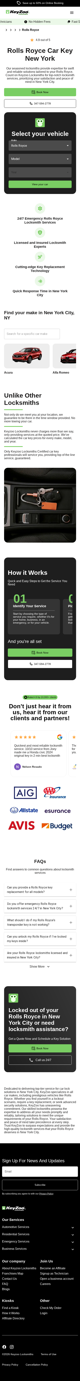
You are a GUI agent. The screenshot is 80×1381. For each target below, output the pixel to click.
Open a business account (56, 1278)
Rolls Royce (30, 29)
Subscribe (40, 1185)
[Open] (67, 145)
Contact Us (9, 1278)
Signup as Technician (54, 1273)
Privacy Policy (10, 1364)
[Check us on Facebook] (4, 1347)
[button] (40, 889)
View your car (40, 184)
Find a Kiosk (10, 1308)
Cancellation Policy (37, 1364)
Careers (45, 1284)
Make (14, 140)
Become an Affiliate (52, 1268)
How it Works (11, 1313)
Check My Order (50, 1308)
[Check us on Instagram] (11, 1347)
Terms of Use (48, 1354)
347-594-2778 (42, 103)
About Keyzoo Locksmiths (19, 1268)
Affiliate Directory (13, 1318)
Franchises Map (12, 1273)
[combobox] (35, 145)
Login (43, 1313)
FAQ (5, 1284)
